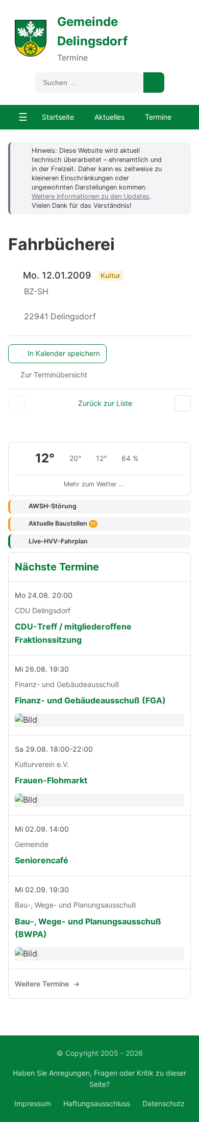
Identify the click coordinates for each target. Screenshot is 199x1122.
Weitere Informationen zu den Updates (91, 196)
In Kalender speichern (64, 353)
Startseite (58, 117)
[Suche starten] (153, 82)
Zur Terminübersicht (53, 374)
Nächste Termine (57, 567)
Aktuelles (109, 117)
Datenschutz (163, 1103)
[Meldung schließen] (178, 150)
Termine (158, 117)
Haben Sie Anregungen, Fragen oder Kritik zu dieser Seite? (99, 1078)
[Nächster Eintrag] (183, 403)
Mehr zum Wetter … (94, 484)
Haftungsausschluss (96, 1103)
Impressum (32, 1103)
